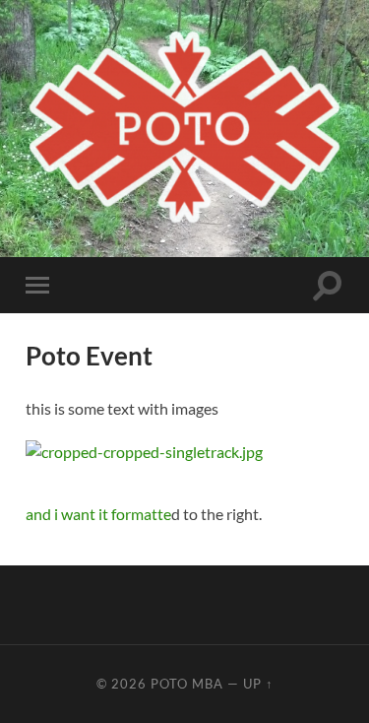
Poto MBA (187, 683)
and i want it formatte (98, 513)
